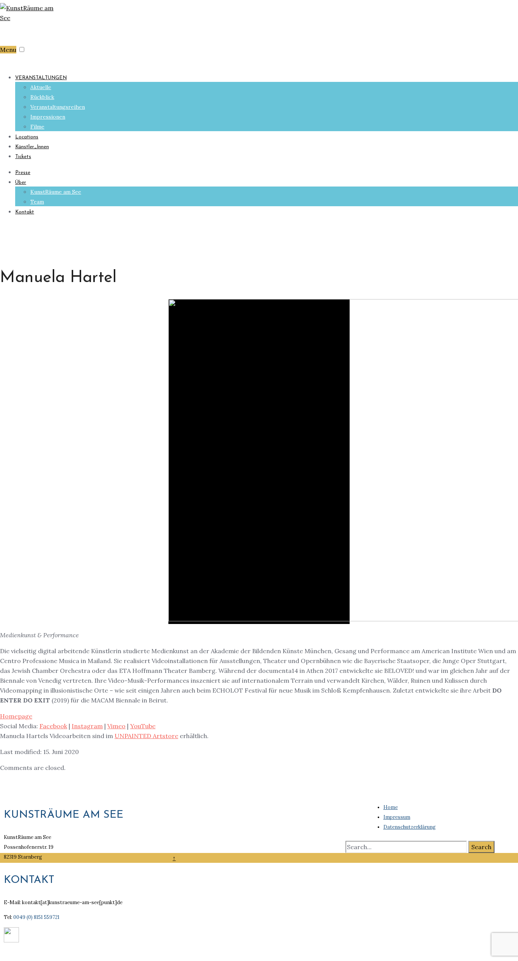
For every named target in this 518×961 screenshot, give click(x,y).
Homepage (16, 716)
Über (20, 182)
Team (37, 201)
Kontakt (24, 212)
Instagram (87, 726)
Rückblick (42, 97)
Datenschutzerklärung (409, 827)
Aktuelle (40, 87)
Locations (26, 137)
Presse (22, 172)
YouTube (142, 726)
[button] (21, 49)
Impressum (396, 817)
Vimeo (116, 726)
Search (481, 847)
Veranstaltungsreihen (57, 106)
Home (390, 807)
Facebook (53, 726)
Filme (37, 126)
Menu (8, 49)
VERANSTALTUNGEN (41, 77)
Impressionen (47, 116)
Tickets (23, 156)
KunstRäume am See (55, 191)
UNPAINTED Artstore (146, 736)
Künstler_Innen (32, 146)
